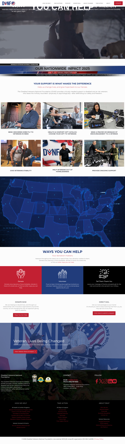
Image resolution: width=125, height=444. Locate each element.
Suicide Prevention (104, 421)
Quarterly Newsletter (104, 413)
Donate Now (62, 409)
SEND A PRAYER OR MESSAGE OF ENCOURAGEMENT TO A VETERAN (104, 133)
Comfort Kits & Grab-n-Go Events (20, 415)
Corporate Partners (62, 413)
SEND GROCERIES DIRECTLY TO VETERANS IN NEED (20, 133)
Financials (104, 411)
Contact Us (104, 415)
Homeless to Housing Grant (21, 413)
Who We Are (104, 407)
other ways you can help (66, 262)
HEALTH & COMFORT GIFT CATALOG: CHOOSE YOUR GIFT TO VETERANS (62, 133)
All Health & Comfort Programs (21, 407)
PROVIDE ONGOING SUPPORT (104, 170)
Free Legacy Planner (62, 421)
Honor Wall (62, 419)
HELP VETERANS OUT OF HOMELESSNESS (62, 170)
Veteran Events (20, 427)
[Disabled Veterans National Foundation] (9, 3)
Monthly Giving (62, 411)
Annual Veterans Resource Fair (21, 425)
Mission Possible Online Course (21, 417)
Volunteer (62, 415)
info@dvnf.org (73, 380)
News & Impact (104, 409)
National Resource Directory (104, 425)
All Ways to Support (62, 407)
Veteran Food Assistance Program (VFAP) (21, 409)
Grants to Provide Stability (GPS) (21, 411)
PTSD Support (104, 423)
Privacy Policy (98, 439)
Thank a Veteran (62, 417)
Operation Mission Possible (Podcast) (20, 419)
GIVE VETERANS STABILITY (20, 170)
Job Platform (104, 427)
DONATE (118, 3)
